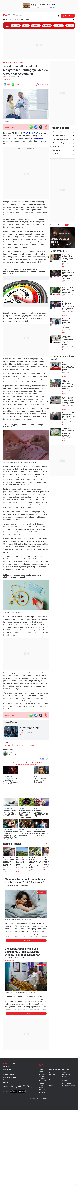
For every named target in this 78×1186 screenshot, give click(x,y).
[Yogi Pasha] (5, 788)
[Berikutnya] (49, 879)
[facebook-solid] (36, 128)
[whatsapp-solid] (31, 128)
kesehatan (7, 142)
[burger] (73, 20)
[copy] (45, 128)
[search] (58, 16)
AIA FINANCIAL (32, 134)
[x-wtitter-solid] (40, 128)
